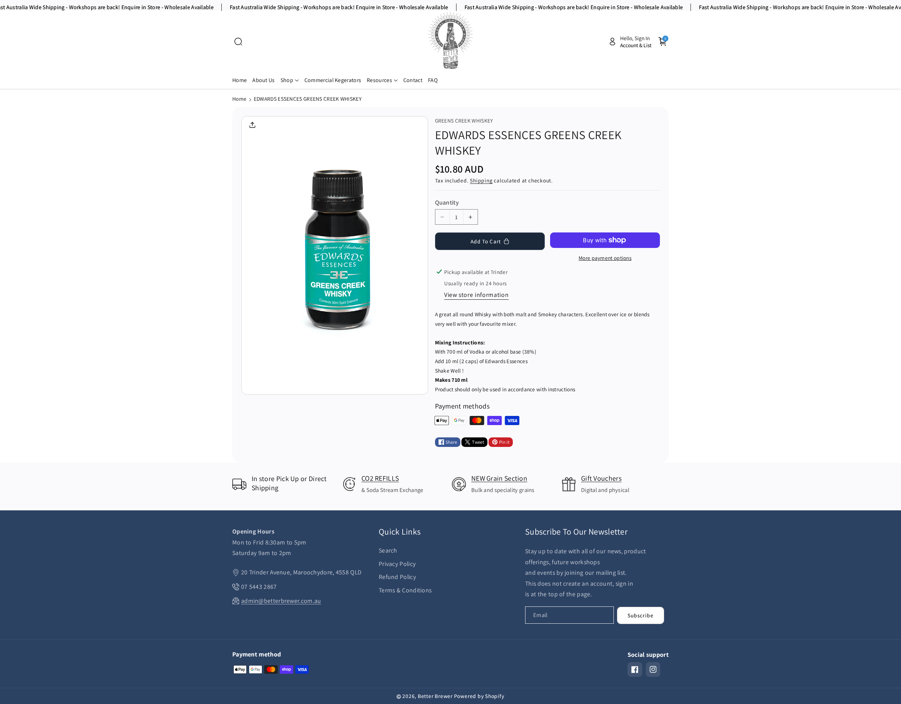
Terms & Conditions (405, 590)
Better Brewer (435, 695)
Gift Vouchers (601, 478)
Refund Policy (397, 577)
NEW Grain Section (499, 478)
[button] (238, 42)
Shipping (481, 180)
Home (239, 98)
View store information (476, 295)
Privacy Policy (397, 564)
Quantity (447, 202)
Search (388, 550)
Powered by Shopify (479, 695)
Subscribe (641, 615)
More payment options (605, 257)
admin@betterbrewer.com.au (281, 601)
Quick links (400, 531)
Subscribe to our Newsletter (576, 531)
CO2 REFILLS (380, 478)
